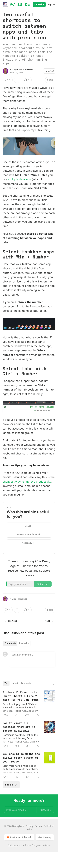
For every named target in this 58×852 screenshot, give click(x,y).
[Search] (52, 683)
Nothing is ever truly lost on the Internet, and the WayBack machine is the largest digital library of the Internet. (20, 736)
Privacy (29, 826)
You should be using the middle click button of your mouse (21, 757)
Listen (51, 71)
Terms (38, 826)
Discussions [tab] (27, 683)
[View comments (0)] (17, 80)
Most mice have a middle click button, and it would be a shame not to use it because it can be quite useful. (21, 767)
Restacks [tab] (24, 643)
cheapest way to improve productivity (27, 481)
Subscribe (39, 4)
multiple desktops (19, 179)
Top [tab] (6, 683)
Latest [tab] (14, 683)
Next (47, 620)
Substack (13, 845)
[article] (29, 703)
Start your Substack (21, 837)
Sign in (51, 4)
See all (9, 784)
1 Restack (22, 598)
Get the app (44, 837)
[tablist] (16, 643)
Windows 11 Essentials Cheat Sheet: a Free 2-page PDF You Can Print (21, 696)
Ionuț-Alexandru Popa (21, 69)
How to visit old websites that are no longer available (19, 726)
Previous (12, 620)
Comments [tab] (10, 643)
